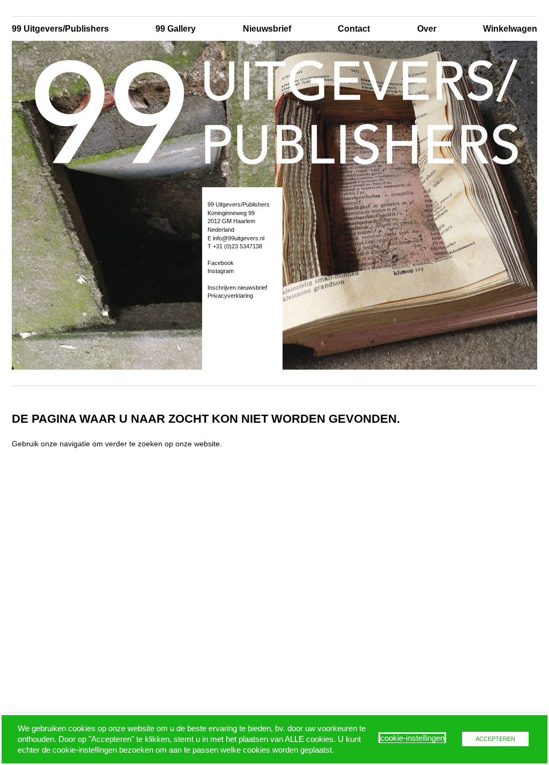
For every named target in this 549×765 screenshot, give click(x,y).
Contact (354, 28)
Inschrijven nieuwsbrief (237, 287)
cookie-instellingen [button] (412, 738)
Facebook (220, 263)
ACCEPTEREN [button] (495, 738)
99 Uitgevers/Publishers (60, 28)
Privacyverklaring (230, 295)
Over (426, 28)
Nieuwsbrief (267, 28)
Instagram (220, 271)
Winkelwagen (510, 28)
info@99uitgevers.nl (238, 238)
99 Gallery (175, 28)
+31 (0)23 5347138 (237, 246)
